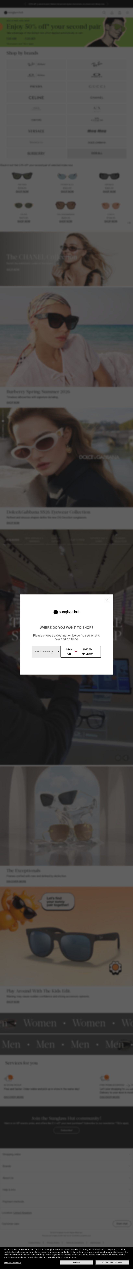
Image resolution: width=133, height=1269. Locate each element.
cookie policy (55, 1257)
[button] (106, 600)
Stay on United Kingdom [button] (79, 651)
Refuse (76, 1262)
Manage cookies (12, 1263)
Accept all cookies (112, 1262)
